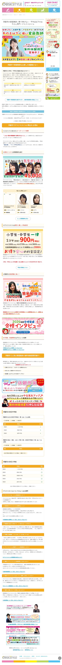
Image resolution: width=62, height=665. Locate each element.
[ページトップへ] (59, 658)
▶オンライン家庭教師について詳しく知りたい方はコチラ (15, 585)
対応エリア (16, 14)
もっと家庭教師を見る (22, 218)
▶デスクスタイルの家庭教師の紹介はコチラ (12, 557)
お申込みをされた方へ (44, 656)
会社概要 (20, 656)
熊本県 (20, 14)
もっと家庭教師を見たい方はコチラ (53, 69)
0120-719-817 (52, 2)
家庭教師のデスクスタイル (8, 14)
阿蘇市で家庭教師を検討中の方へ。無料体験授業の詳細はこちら (23, 99)
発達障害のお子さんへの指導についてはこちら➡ (13, 349)
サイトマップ (38, 656)
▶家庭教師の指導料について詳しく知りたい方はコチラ (15, 519)
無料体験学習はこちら (18, 649)
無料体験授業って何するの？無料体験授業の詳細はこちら (23, 624)
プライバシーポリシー (27, 656)
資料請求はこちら (29, 649)
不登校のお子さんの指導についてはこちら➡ (12, 347)
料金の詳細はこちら (23, 267)
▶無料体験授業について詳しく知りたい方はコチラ (14, 571)
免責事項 (33, 656)
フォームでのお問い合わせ (52, 5)
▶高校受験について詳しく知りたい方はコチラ (13, 600)
